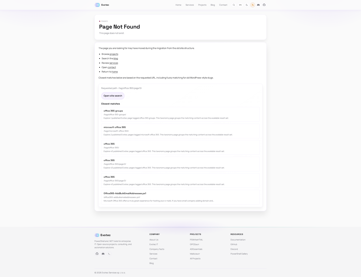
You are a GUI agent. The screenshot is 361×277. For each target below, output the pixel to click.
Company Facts (156, 249)
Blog (213, 4)
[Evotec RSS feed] (252, 5)
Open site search (113, 95)
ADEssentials (196, 249)
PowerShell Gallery (239, 253)
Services (190, 4)
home (115, 71)
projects (114, 54)
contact (112, 67)
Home (178, 4)
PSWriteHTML (196, 239)
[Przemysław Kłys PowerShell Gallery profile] (109, 253)
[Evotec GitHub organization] (264, 5)
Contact (223, 4)
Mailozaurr (195, 253)
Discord (234, 249)
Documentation (238, 239)
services (113, 62)
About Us (153, 239)
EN (240, 5)
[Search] (233, 5)
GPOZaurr (194, 244)
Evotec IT (153, 244)
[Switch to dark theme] (246, 5)
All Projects (195, 258)
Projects (202, 4)
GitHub (234, 244)
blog (116, 58)
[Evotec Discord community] (258, 5)
